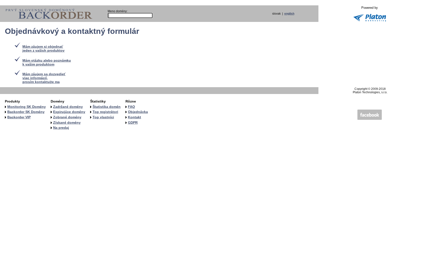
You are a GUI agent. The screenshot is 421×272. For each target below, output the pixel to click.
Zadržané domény (68, 107)
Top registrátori (105, 112)
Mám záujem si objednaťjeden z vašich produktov (43, 48)
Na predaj (61, 128)
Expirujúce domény (69, 112)
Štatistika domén (107, 107)
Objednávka (138, 112)
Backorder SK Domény (26, 112)
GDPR (133, 122)
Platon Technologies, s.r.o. (370, 92)
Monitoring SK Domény (26, 107)
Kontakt (134, 117)
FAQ (131, 107)
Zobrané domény (67, 117)
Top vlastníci (103, 117)
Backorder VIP (19, 117)
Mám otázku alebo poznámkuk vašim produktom (46, 62)
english (289, 13)
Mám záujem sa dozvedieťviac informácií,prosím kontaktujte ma (44, 78)
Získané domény (67, 122)
